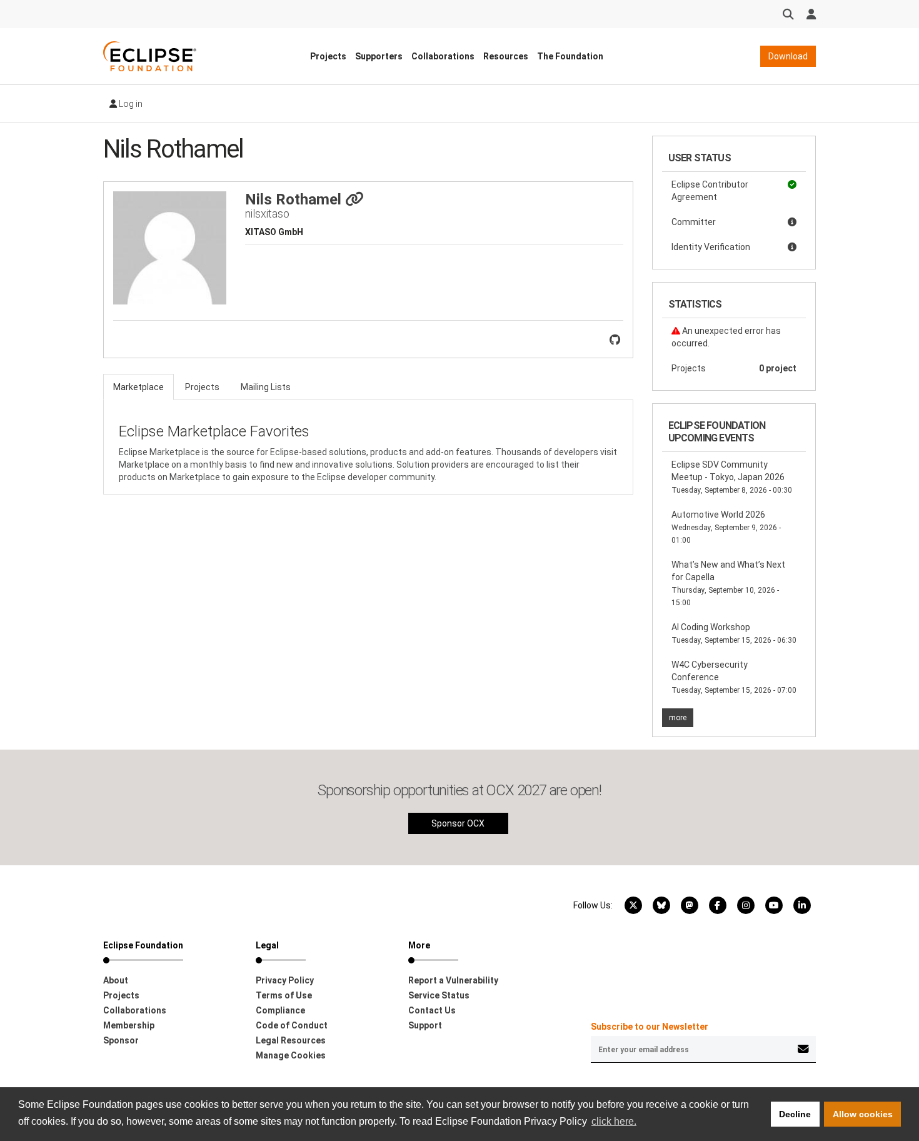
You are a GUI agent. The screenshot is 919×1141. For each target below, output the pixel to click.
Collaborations (443, 56)
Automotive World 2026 (726, 527)
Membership (128, 1025)
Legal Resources (291, 1040)
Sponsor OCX (458, 823)
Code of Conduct (292, 1025)
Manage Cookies (291, 1055)
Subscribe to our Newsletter (649, 1027)
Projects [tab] (202, 387)
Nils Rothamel (295, 199)
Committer (693, 222)
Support (425, 1025)
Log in (130, 104)
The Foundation (570, 56)
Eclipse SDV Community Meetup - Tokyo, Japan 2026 (731, 477)
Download (788, 56)
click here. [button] (613, 1121)
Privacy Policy (285, 980)
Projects (328, 56)
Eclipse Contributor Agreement (709, 190)
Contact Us (432, 1010)
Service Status (439, 995)
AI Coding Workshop (733, 633)
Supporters (379, 56)
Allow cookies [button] (863, 1114)
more (677, 717)
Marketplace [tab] (138, 387)
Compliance (280, 1010)
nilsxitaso (267, 213)
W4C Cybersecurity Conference (733, 677)
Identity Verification (710, 247)
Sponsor (121, 1040)
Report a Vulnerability (453, 980)
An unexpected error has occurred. (726, 337)
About (115, 980)
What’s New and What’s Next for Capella (728, 583)
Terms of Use (284, 995)
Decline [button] (795, 1114)
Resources (505, 56)
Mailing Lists (266, 387)
